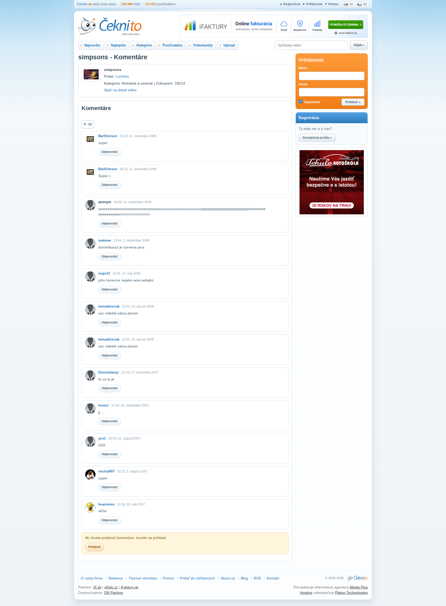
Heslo (303, 84)
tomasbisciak (109, 306)
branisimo (106, 504)
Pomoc (333, 4)
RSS (257, 578)
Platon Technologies (351, 593)
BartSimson (107, 136)
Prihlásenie (314, 4)
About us (228, 578)
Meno (303, 68)
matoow (104, 240)
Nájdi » (359, 45)
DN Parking (113, 593)
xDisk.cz (111, 587)
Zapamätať (311, 102)
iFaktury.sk (129, 587)
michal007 (106, 471)
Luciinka (122, 76)
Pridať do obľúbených (197, 578)
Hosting (306, 593)
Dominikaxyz (108, 372)
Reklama (115, 578)
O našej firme (92, 578)
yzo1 (102, 438)
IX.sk (97, 587)
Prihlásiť (94, 547)
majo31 (104, 273)
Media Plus (359, 587)
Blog (244, 578)
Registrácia (291, 4)
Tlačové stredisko (143, 578)
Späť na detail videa (120, 90)
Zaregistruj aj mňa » (317, 137)
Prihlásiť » (353, 102)
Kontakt (273, 578)
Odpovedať (109, 152)
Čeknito (84, 4)
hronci (103, 405)
